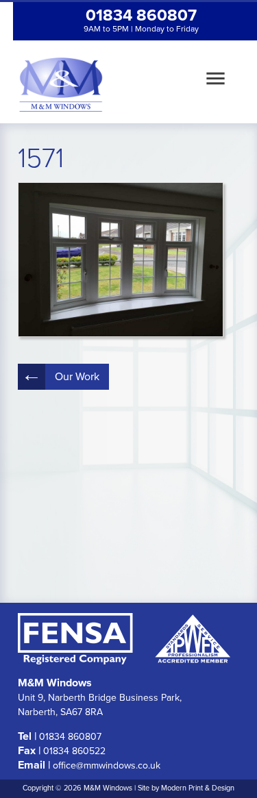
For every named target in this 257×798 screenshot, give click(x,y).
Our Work (77, 377)
